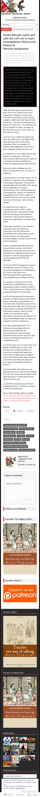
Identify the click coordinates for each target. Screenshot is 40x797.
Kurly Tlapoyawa (29, 53)
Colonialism (9, 432)
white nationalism (27, 450)
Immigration (29, 56)
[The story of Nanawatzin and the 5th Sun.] (7, 760)
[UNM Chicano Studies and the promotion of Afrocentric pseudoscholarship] (23, 760)
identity (20, 432)
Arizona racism (10, 429)
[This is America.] (31, 760)
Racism (26, 439)
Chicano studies (26, 429)
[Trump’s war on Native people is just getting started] (7, 766)
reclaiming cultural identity (15, 446)
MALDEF (8, 439)
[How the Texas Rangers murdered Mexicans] (15, 748)
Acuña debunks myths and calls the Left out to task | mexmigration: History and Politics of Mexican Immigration (19, 398)
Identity (22, 56)
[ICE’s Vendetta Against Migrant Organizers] (7, 754)
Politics (23, 58)
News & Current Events (12, 58)
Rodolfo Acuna (10, 450)
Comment (27, 499)
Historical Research (12, 56)
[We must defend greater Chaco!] (15, 766)
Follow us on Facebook (15, 509)
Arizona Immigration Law (15, 425)
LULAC (30, 436)
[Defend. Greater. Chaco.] (15, 760)
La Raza (21, 436)
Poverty (29, 58)
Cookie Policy (20, 788)
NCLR (17, 439)
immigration (9, 436)
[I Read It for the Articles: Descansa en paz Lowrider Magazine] (31, 742)
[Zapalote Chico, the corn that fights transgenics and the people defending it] (15, 754)
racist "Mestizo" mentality (14, 443)
